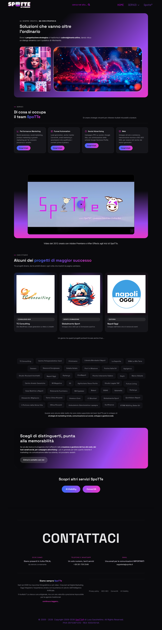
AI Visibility (71, 489)
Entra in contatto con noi (33, 460)
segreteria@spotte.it (125, 564)
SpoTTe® (79, 619)
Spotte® (148, 4)
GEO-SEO (104, 591)
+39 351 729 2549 (81, 564)
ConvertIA (91, 489)
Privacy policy (94, 591)
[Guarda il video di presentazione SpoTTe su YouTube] (81, 204)
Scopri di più (23, 148)
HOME (120, 4)
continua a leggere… (51, 601)
